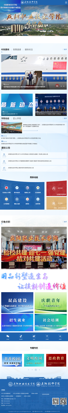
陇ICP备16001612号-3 (38, 411)
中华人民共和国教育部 (5, 393)
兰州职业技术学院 (45, 381)
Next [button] (66, 362)
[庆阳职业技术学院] (34, 2)
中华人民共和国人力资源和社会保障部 (21, 393)
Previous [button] (1, 362)
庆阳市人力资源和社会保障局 (7, 396)
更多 (65, 49)
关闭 (20, 13)
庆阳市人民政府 (27, 396)
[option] (34, 22)
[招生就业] (17, 322)
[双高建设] (17, 302)
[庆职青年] (51, 302)
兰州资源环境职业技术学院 (47, 388)
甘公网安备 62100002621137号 (52, 411)
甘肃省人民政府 (34, 393)
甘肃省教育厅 (18, 396)
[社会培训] (51, 322)
